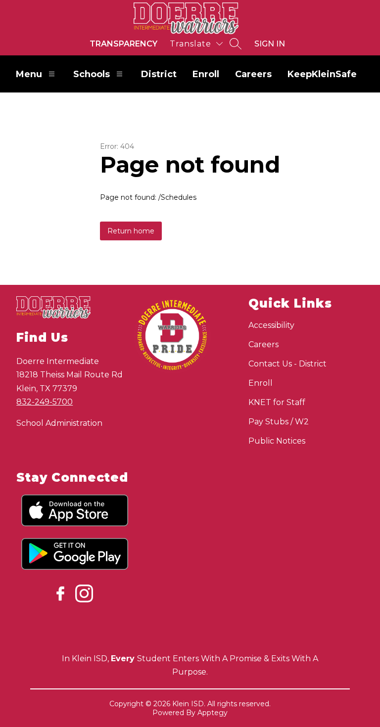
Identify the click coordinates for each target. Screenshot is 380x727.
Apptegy (212, 712)
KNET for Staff (276, 402)
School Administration (59, 423)
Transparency (123, 43)
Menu (29, 74)
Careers (253, 74)
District (159, 74)
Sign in (269, 43)
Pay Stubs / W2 (278, 421)
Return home (130, 231)
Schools (91, 74)
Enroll (205, 74)
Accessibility (271, 325)
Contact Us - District (287, 363)
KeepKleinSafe (322, 74)
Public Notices (276, 441)
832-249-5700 (44, 402)
